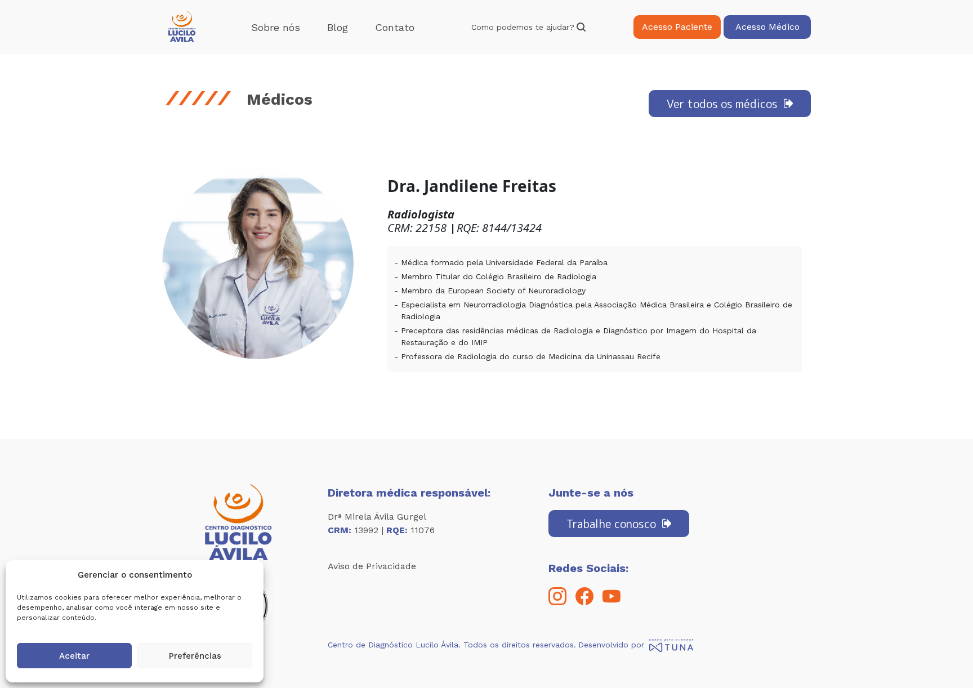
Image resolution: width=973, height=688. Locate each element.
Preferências (195, 656)
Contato (394, 27)
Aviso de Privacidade (372, 566)
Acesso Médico (767, 26)
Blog (337, 27)
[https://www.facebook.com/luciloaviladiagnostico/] (584, 602)
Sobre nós (275, 27)
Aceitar (74, 656)
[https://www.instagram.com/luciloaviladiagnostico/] (557, 602)
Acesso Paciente (677, 26)
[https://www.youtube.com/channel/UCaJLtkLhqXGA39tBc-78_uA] (611, 602)
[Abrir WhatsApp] (945, 659)
